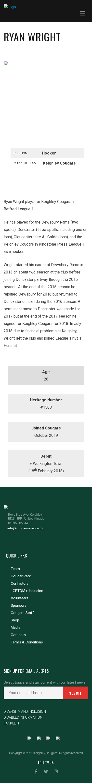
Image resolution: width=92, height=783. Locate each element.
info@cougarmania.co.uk (25, 528)
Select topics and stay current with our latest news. (45, 682)
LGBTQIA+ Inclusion (27, 591)
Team (15, 569)
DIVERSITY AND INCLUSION (25, 711)
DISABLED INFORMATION (23, 717)
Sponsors (18, 605)
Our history (19, 583)
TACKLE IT (12, 723)
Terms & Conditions (27, 642)
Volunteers (19, 598)
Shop (15, 620)
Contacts (18, 635)
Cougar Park (21, 576)
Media (15, 627)
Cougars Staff (22, 613)
